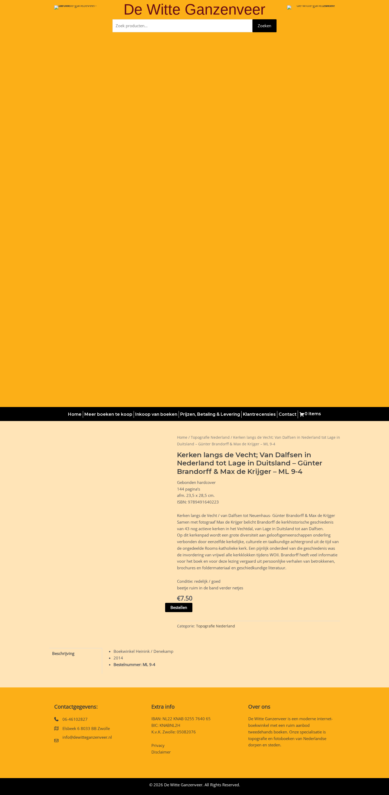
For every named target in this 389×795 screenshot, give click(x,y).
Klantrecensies (259, 414)
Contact (287, 414)
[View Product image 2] (92, 571)
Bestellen (178, 607)
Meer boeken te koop (108, 414)
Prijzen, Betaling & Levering (210, 414)
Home (75, 414)
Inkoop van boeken (156, 414)
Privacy (158, 745)
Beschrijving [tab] (63, 653)
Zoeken (264, 25)
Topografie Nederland (210, 437)
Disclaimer (161, 752)
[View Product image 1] (62, 571)
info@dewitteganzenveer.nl (87, 737)
